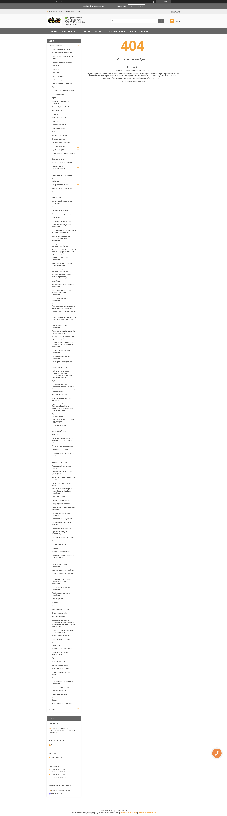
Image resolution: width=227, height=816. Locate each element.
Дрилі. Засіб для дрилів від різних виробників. (62, 264)
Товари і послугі (68, 31)
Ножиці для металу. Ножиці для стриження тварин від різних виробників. (64, 320)
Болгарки (55, 65)
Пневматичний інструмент (61, 221)
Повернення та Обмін (139, 31)
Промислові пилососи (60, 367)
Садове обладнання (59, 544)
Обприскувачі (57, 678)
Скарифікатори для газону (62, 83)
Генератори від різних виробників (60, 565)
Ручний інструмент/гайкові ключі (61, 484)
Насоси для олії (58, 76)
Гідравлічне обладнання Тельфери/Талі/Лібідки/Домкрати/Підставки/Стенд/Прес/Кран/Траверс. (62, 407)
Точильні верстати (59, 661)
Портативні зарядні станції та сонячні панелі (63, 556)
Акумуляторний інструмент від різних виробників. (63, 631)
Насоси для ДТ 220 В (60, 69)
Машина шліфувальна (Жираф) (60, 102)
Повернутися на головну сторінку (133, 81)
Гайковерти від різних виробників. (60, 258)
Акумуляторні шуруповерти (62, 649)
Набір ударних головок (61, 504)
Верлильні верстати (59, 394)
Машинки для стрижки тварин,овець (60, 653)
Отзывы (52, 709)
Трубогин (55, 602)
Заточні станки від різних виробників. (61, 226)
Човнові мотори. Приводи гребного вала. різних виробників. (61, 582)
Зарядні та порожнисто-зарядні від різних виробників (64, 270)
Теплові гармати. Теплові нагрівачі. (61, 399)
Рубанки (55, 381)
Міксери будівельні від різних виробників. (63, 286)
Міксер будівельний (59, 135)
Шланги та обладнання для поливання (62, 202)
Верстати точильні (59, 125)
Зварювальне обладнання (62, 175)
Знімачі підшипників (59, 613)
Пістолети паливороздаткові (62, 446)
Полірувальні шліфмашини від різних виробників (63, 332)
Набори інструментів (59, 497)
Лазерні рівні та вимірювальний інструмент (63, 508)
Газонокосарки (57, 459)
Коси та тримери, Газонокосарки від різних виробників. (64, 231)
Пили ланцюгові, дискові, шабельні (61, 514)
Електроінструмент (59, 146)
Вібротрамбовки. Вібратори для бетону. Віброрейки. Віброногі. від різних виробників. (64, 252)
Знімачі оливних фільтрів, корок (61, 673)
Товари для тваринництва (61, 551)
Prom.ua (124, 811)
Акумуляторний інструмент (62, 53)
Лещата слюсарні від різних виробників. (62, 682)
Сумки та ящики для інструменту (59, 533)
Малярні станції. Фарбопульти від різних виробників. (63, 338)
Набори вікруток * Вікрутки (62, 703)
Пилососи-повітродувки (61, 639)
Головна (53, 31)
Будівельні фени (58, 87)
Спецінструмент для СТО (61, 500)
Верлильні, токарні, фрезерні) (63, 537)
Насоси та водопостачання (62, 172)
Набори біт (56, 73)
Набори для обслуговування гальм (63, 57)
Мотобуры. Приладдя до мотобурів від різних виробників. (61, 292)
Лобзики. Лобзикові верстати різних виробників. (62, 575)
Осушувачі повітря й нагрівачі (63, 214)
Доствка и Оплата (116, 31)
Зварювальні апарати (60, 694)
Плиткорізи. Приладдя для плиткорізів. (62, 363)
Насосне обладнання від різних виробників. (64, 313)
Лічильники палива (59, 606)
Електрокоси (56, 217)
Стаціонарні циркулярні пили (63, 90)
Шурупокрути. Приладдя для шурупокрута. (63, 421)
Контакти (99, 31)
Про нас (86, 31)
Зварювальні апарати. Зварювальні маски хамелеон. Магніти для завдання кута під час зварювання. (63, 388)
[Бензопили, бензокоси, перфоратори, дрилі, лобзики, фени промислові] (54, 25)
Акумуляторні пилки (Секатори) (59, 644)
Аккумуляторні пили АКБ (61, 636)
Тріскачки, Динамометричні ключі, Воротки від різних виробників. (62, 491)
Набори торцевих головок (62, 62)
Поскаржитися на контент (128, 813)
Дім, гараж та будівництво (62, 188)
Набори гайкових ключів (61, 49)
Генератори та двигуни (60, 185)
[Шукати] (161, 21)
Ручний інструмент (59, 150)
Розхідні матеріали (59, 691)
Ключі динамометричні (60, 668)
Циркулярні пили (58, 599)
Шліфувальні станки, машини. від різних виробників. (63, 245)
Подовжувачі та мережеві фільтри (61, 467)
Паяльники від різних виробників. (60, 326)
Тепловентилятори (59, 118)
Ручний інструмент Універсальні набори (64, 478)
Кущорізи (55, 121)
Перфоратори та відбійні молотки (61, 523)
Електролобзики (58, 110)
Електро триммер (58, 139)
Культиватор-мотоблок (60, 609)
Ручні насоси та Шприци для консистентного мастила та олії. (62, 440)
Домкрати (55, 541)
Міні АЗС (55, 434)
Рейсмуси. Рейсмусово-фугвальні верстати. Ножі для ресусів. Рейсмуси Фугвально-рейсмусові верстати (63, 374)
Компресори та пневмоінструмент (58, 167)
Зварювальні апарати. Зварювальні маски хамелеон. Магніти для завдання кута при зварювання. (63, 623)
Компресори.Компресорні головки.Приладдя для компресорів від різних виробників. (61, 278)
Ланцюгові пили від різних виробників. (61, 351)
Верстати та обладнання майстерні (61, 180)
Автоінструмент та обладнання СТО (63, 154)
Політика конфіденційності (147, 813)
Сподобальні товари (60, 449)
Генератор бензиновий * (61, 142)
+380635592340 (137, 6)
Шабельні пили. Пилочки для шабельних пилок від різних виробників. (62, 345)
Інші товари (56, 197)
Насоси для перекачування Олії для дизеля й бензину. (64, 430)
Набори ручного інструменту (62, 528)
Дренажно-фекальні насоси (62, 658)
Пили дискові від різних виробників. (61, 357)
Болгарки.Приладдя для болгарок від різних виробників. (61, 238)
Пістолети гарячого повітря (62, 687)
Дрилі (54, 98)
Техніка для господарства (62, 162)
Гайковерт (56, 132)
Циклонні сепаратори (60, 665)
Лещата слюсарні (58, 207)
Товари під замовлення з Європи (61, 699)
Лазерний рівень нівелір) (61, 107)
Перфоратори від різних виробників (61, 594)
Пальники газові (58, 561)
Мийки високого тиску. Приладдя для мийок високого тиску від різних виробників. (63, 306)
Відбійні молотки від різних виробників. (62, 588)
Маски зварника (58, 94)
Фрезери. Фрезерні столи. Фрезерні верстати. (61, 415)
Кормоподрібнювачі (59, 425)
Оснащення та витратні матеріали (60, 193)
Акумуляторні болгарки (61, 462)
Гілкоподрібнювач (59, 128)
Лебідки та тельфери (60, 210)
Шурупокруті (56, 114)
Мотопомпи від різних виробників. (60, 299)
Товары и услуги (55, 46)
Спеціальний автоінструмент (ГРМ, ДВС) (62, 473)
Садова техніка (58, 159)
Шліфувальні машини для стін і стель (63, 454)
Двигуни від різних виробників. (63, 570)
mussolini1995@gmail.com (60, 790)
